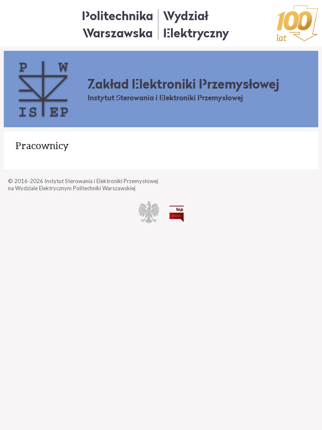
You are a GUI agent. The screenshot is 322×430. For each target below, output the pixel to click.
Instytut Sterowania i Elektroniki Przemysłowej (165, 98)
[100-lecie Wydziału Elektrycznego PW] (297, 23)
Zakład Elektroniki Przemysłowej (183, 84)
